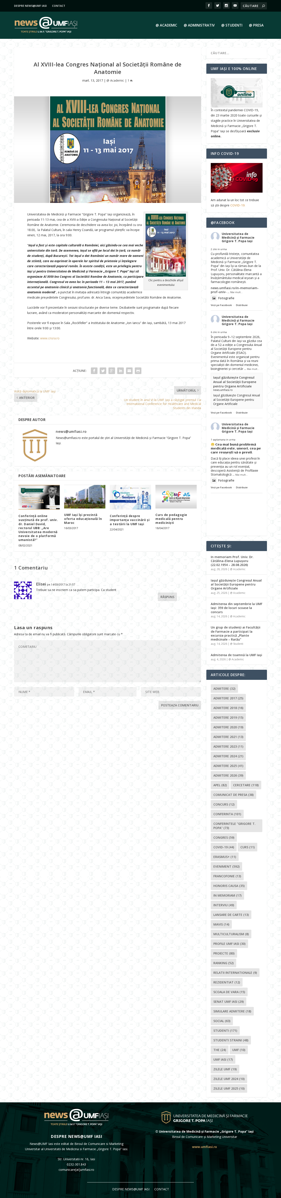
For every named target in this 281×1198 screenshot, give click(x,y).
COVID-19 (237, 205)
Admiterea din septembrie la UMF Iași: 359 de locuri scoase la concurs (236, 608)
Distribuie (242, 305)
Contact (58, 6)
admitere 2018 (228, 708)
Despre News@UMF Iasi (30, 6)
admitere (224, 688)
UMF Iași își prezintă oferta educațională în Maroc (83, 519)
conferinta (227, 814)
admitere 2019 (228, 717)
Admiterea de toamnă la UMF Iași (236, 655)
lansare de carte (231, 915)
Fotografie (226, 298)
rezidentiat (226, 982)
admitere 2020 (228, 727)
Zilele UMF (225, 1069)
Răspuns (167, 597)
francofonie (227, 876)
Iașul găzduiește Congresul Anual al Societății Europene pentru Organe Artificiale (234, 381)
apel (220, 785)
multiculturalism (231, 934)
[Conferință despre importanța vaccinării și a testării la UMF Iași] (130, 497)
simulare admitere (232, 1011)
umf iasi (223, 1059)
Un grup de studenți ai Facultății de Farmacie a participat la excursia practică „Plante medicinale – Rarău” (235, 633)
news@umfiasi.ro (71, 431)
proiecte (223, 953)
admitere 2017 (228, 698)
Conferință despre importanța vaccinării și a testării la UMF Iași (130, 520)
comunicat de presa (233, 795)
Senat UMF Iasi (228, 1001)
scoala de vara (229, 992)
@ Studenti (231, 25)
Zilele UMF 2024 (229, 1079)
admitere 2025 (228, 766)
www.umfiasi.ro (204, 1147)
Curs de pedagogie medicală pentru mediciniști (171, 519)
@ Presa (256, 25)
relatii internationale (235, 973)
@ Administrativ (199, 25)
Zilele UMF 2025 (229, 1088)
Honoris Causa (229, 886)
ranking (223, 963)
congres (223, 837)
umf (238, 1050)
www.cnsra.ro (49, 338)
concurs (223, 804)
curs (247, 847)
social (221, 1021)
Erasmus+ (224, 857)
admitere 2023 (228, 746)
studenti (225, 1030)
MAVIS (221, 924)
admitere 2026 (228, 775)
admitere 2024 (228, 756)
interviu (223, 905)
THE (219, 1050)
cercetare (246, 785)
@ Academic (166, 25)
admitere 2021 (228, 737)
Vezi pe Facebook (221, 305)
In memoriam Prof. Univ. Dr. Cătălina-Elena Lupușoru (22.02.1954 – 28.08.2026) (232, 561)
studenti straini (230, 1040)
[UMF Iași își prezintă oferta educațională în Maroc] (84, 496)
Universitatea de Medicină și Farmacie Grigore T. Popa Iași (238, 237)
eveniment (226, 866)
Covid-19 (223, 847)
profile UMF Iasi (229, 944)
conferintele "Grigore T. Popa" (234, 826)
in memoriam (227, 895)
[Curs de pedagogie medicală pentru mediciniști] (176, 496)
